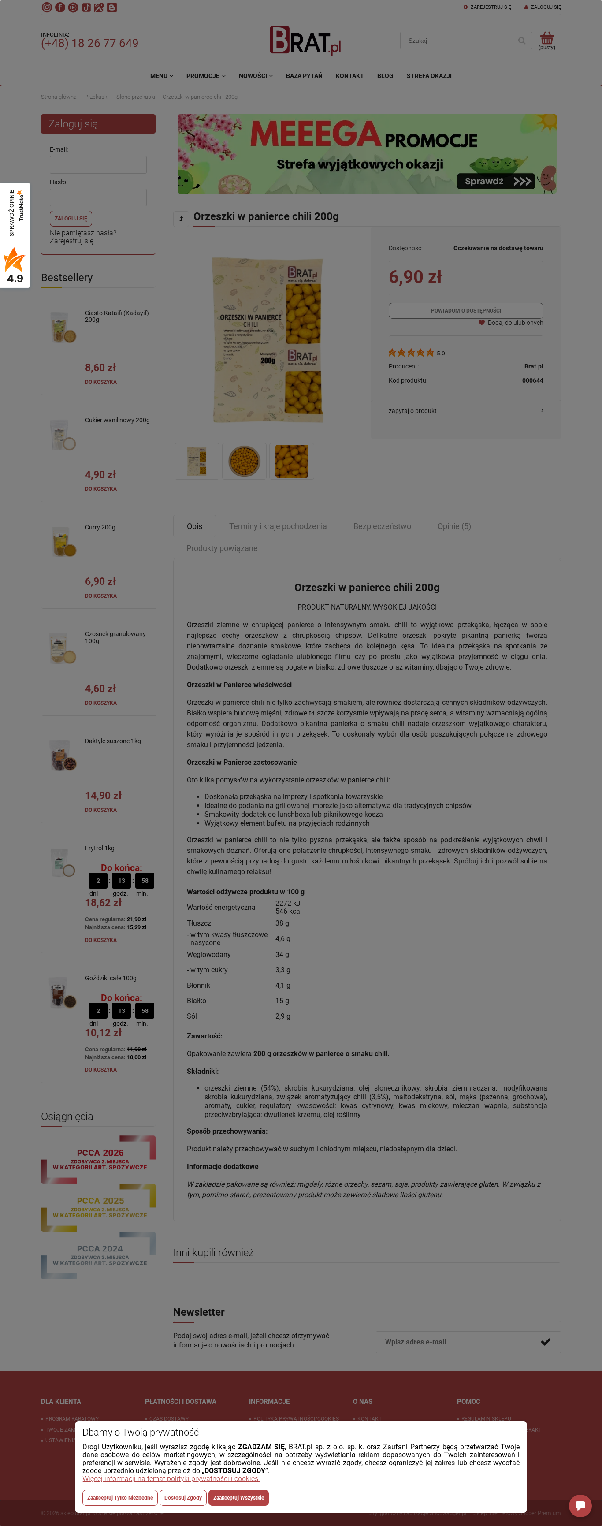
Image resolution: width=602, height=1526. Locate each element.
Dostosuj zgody (183, 1498)
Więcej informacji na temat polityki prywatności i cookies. (171, 1478)
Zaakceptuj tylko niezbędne (120, 1498)
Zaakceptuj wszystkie (238, 1498)
